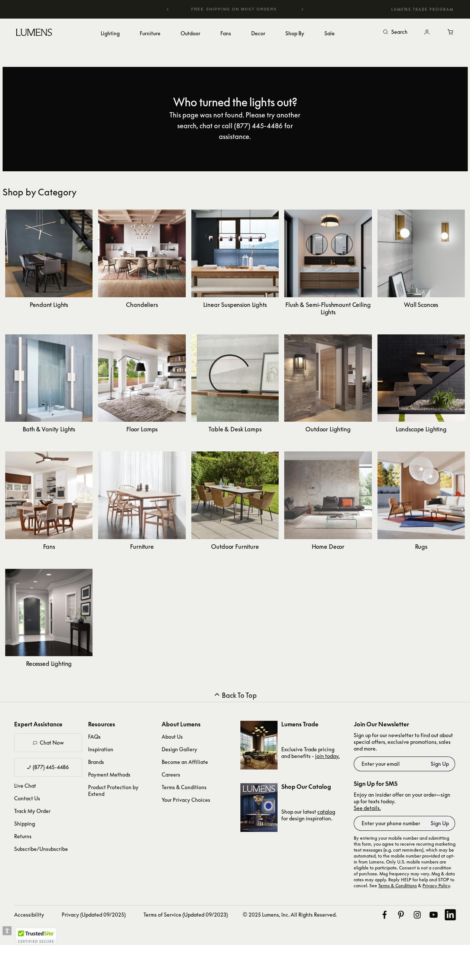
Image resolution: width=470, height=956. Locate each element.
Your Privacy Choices (186, 800)
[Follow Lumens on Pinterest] (401, 914)
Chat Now (52, 742)
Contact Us (27, 798)
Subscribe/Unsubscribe (41, 849)
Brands (96, 762)
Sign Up (440, 764)
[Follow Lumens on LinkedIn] (450, 914)
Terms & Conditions (184, 787)
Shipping (24, 823)
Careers (171, 774)
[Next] (302, 9)
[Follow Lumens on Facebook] (384, 914)
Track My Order (32, 811)
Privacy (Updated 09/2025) (94, 914)
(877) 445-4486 (51, 767)
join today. (327, 756)
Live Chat (25, 785)
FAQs (94, 736)
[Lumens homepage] (34, 33)
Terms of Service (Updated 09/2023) (185, 914)
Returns (23, 836)
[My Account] (426, 32)
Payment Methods (109, 774)
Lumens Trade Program (422, 9)
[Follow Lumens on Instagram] (417, 914)
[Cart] (450, 32)
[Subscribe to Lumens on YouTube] (433, 914)
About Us (172, 736)
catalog (326, 811)
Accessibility (29, 914)
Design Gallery (179, 749)
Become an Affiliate (185, 762)
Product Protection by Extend (113, 790)
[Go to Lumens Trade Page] (259, 745)
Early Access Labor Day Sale (249, 9)
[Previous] (168, 9)
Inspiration (100, 749)
